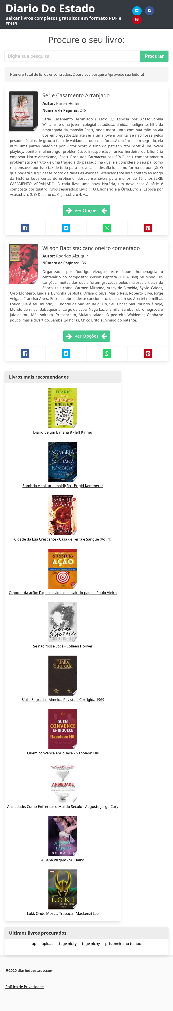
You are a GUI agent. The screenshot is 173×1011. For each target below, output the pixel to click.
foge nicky (68, 943)
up (34, 943)
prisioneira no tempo (123, 943)
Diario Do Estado (50, 8)
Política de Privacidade (24, 986)
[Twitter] (137, 10)
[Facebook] (149, 10)
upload (48, 943)
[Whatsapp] (107, 228)
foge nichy (91, 943)
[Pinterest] (137, 19)
